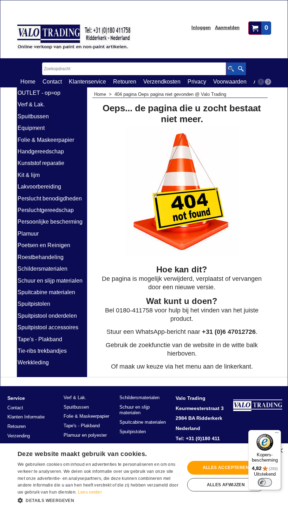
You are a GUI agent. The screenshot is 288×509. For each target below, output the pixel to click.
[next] (268, 82)
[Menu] (277, 434)
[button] (99, 500)
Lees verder (90, 492)
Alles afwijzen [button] (226, 484)
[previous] (261, 82)
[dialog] (144, 476)
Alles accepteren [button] (226, 467)
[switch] (265, 482)
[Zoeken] (241, 68)
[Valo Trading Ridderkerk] (74, 37)
